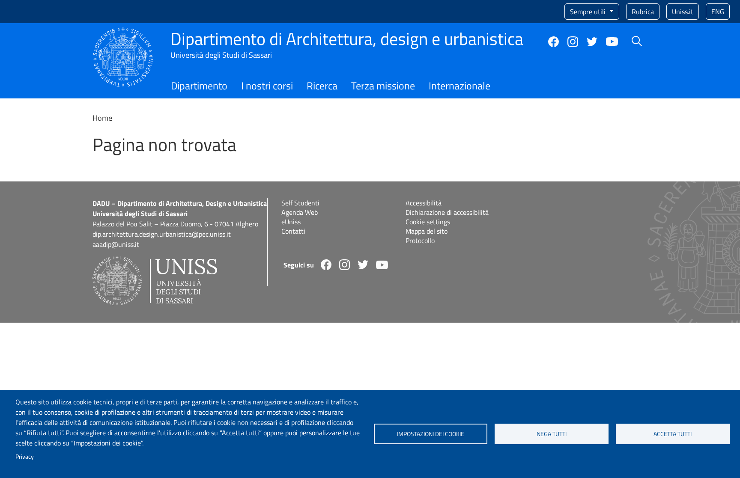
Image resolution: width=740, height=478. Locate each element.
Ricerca (322, 85)
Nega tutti (552, 434)
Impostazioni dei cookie (430, 434)
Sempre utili (588, 11)
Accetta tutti (672, 434)
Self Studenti (300, 203)
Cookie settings (428, 221)
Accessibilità (424, 203)
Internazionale (459, 85)
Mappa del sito (427, 231)
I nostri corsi (267, 85)
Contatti (293, 231)
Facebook (553, 41)
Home (102, 118)
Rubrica (643, 11)
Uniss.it (682, 11)
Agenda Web (299, 212)
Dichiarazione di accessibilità (447, 212)
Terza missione (383, 85)
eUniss (291, 221)
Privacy (24, 456)
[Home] (123, 32)
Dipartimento (199, 85)
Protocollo (420, 240)
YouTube (612, 42)
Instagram (572, 41)
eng (717, 11)
